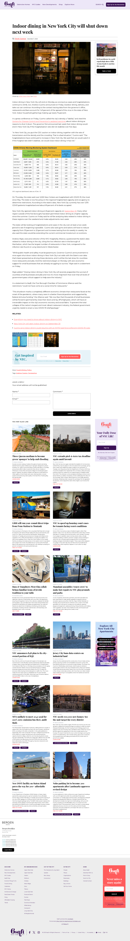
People (65, 870)
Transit (24, 551)
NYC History (8, 889)
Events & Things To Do (10, 881)
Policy (29, 370)
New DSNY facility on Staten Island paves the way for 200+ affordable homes (29, 786)
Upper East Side (28, 872)
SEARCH (98, 4)
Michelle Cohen (18, 595)
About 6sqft (86, 870)
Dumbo (26, 897)
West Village (27, 883)
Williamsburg (27, 905)
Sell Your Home (68, 886)
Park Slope (27, 900)
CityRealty (70, 919)
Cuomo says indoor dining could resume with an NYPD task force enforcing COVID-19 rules (52, 328)
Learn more (16, 479)
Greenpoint (27, 908)
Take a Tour (106, 71)
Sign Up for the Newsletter (115, 4)
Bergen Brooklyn (8, 828)
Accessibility (90, 932)
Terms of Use (58, 360)
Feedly (99, 932)
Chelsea (26, 881)
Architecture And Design (62, 814)
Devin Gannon (20, 39)
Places (65, 872)
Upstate (46, 872)
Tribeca (26, 889)
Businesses (66, 878)
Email (15, 399)
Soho (25, 886)
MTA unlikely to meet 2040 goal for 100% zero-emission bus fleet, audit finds (29, 719)
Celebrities (7, 886)
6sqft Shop (7, 878)
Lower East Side (28, 891)
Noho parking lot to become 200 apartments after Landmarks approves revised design (71, 786)
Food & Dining (21, 370)
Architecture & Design (10, 891)
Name (15, 391)
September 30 (71, 211)
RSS (106, 932)
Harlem (26, 875)
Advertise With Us (88, 872)
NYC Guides (36, 4)
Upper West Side (28, 870)
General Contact (87, 881)
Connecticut (47, 878)
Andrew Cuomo (21, 373)
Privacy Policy (66, 360)
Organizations (67, 875)
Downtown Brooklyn (29, 902)
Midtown (26, 878)
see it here (15, 611)
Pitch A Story (86, 875)
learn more (56, 546)
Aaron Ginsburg (18, 462)
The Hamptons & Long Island (51, 870)
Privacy (73, 932)
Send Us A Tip (86, 878)
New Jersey (47, 875)
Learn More (8, 850)
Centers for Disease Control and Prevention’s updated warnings (39, 121)
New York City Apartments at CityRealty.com (69, 921)
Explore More (69, 4)
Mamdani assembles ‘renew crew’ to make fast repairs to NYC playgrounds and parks (71, 589)
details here (57, 674)
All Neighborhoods (29, 913)
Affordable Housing (61, 743)
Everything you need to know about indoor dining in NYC (38, 319)
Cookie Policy (81, 932)
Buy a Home (67, 883)
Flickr (35, 96)
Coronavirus (32, 373)
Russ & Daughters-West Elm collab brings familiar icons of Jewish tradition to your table (29, 589)
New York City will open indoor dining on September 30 (37, 324)
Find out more (57, 484)
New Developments (49, 4)
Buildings (66, 881)
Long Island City (28, 910)
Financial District (28, 894)
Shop (61, 4)
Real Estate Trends (9, 894)
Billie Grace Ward (25, 96)
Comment (58, 391)
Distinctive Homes (23, 4)
